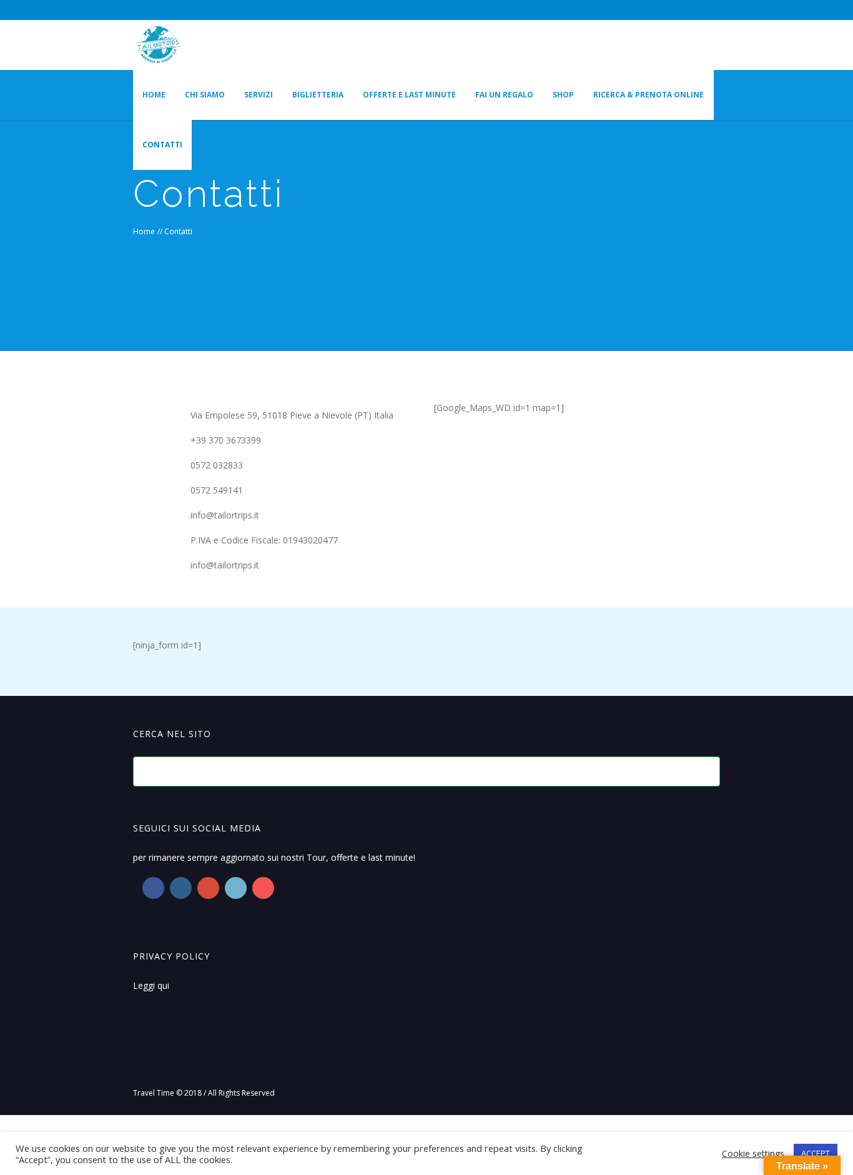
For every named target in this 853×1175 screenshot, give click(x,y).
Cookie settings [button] (753, 1153)
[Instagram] (648, 9)
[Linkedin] (236, 888)
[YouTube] (668, 9)
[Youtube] (263, 888)
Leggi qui (151, 985)
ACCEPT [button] (815, 1153)
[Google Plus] (208, 888)
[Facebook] (627, 9)
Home (144, 231)
